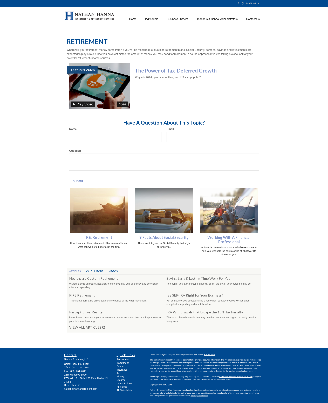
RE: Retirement (99, 237)
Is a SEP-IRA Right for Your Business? (195, 295)
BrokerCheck (209, 354)
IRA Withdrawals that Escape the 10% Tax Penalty (205, 312)
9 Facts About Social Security (164, 237)
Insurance (122, 369)
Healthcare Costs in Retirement (93, 278)
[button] (151, 19)
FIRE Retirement (82, 295)
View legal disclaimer (199, 395)
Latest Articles (124, 383)
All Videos (122, 386)
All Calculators (124, 390)
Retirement (123, 359)
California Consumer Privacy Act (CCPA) (236, 376)
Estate (120, 366)
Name (73, 129)
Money (120, 376)
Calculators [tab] (94, 271)
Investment (123, 362)
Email (170, 129)
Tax (119, 373)
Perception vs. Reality (86, 312)
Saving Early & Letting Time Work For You (198, 278)
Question (75, 151)
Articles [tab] (75, 271)
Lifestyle (121, 380)
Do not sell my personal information (215, 379)
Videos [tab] (113, 271)
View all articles (85, 327)
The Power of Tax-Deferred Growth (176, 70)
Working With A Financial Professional (228, 239)
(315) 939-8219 (250, 3)
